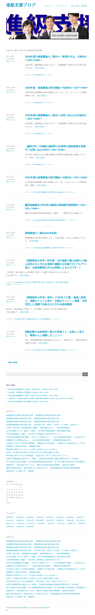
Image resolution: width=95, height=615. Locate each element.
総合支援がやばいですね (25, 465)
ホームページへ (62, 6)
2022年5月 (60, 520)
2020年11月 (71, 523)
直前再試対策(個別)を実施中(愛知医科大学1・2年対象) (58, 459)
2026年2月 (20, 517)
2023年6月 (20, 520)
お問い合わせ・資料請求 (79, 6)
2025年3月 (50, 517)
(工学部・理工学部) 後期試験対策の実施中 (22, 428)
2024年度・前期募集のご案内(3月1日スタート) (45, 434)
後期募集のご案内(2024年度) (41, 233)
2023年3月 (30, 520)
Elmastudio (46, 608)
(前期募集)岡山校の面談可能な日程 (46, 418)
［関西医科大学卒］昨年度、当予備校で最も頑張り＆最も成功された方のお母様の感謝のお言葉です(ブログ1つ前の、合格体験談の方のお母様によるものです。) (56, 264)
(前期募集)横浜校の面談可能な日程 (46, 421)
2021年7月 (31, 523)
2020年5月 (20, 527)
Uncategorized (38, 75)
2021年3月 (51, 523)
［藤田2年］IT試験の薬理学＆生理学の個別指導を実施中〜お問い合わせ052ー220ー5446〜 (41, 398)
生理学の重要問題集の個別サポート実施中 (21, 459)
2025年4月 (40, 517)
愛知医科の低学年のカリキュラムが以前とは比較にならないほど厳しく (32, 449)
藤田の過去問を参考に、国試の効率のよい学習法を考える (27, 468)
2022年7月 (50, 520)
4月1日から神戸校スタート (41, 437)
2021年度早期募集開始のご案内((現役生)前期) (54, 431)
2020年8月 (82, 523)
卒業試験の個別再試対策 (62, 440)
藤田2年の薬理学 (69, 465)
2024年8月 (70, 517)
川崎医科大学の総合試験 (46, 443)
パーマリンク (49, 75)
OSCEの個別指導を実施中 (62, 437)
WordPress (25, 608)
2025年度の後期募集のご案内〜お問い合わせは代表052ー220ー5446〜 (33, 395)
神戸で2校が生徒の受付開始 (16, 462)
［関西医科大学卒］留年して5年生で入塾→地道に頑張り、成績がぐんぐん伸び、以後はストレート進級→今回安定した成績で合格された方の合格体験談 (56, 301)
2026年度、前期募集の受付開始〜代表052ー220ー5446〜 (57, 87)
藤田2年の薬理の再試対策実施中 (54, 220)
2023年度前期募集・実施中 (16, 434)
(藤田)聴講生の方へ (47, 428)
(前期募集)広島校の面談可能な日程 (18, 421)
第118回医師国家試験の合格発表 (55, 350)
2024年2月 (10, 520)
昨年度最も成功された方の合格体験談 (37, 319)
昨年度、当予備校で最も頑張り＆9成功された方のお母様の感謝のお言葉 (37, 283)
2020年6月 (10, 527)
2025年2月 (60, 517)
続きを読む (41, 68)
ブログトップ (49, 6)
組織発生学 (10, 465)
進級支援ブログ (21, 4)
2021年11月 (10, 523)
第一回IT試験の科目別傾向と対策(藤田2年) (70, 462)
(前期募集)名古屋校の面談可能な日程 (19, 415)
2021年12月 (80, 520)
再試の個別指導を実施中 (41, 440)
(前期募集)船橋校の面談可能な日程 (18, 425)
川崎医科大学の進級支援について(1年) (71, 443)
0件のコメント (11, 61)
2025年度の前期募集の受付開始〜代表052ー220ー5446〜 (57, 177)
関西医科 (31, 471)
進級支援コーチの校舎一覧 (15, 471)
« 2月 (8, 503)
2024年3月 (80, 517)
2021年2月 (61, 523)
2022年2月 (70, 520)
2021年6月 (41, 523)
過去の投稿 (11, 362)
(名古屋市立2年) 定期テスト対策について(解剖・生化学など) (57, 425)
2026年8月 (10, 517)
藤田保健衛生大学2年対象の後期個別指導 (65, 468)
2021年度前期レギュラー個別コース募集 (20, 431)
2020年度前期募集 (63, 428)
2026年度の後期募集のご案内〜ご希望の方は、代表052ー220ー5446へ (33, 389)
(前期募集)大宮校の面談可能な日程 (47, 415)
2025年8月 (30, 517)
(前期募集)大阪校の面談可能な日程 (18, 418)
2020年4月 (30, 527)
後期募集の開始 (34, 446)
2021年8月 (21, 523)
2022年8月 (40, 520)
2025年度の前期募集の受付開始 (43, 192)
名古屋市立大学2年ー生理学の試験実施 (20, 443)
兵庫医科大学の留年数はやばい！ (18, 440)
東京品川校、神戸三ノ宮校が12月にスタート (52, 455)
